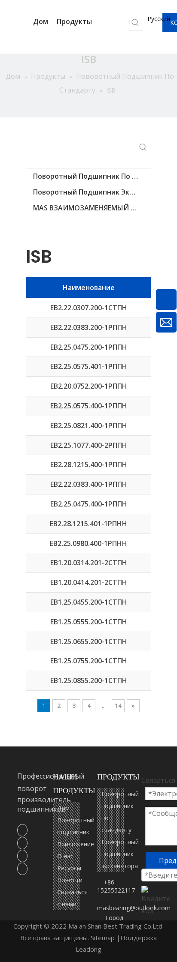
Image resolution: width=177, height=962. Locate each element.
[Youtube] (22, 868)
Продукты (75, 21)
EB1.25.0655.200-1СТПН (88, 641)
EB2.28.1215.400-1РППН (88, 464)
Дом (40, 21)
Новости (69, 880)
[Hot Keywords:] (135, 22)
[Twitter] (22, 855)
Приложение (75, 844)
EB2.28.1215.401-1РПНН (88, 523)
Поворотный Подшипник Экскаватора (92, 192)
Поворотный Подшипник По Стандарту (92, 176)
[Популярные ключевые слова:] (143, 147)
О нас (65, 856)
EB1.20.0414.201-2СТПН (88, 582)
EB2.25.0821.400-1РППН (88, 425)
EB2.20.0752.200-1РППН (88, 386)
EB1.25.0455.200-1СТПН (88, 602)
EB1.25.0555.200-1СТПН (88, 621)
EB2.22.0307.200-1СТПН (88, 307)
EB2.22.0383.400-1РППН (88, 484)
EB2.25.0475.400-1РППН (88, 504)
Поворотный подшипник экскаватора (120, 854)
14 (118, 705)
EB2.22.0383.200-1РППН (88, 327)
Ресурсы (69, 868)
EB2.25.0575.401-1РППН (88, 366)
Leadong (88, 949)
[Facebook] (22, 830)
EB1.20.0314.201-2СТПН (88, 562)
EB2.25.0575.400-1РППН (88, 406)
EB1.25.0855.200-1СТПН (88, 680)
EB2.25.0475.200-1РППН (88, 347)
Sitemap (103, 937)
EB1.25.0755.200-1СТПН (88, 660)
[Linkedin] (22, 842)
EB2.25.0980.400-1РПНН (88, 543)
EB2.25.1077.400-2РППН (88, 445)
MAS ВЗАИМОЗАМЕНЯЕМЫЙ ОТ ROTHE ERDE (92, 208)
